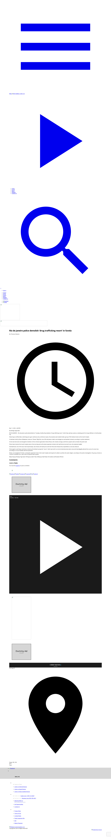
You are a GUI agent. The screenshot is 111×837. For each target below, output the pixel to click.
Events (13, 189)
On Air (13, 188)
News (13, 191)
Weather (14, 192)
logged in (18, 465)
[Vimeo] (5, 302)
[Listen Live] (55, 546)
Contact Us (14, 193)
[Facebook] (5, 301)
